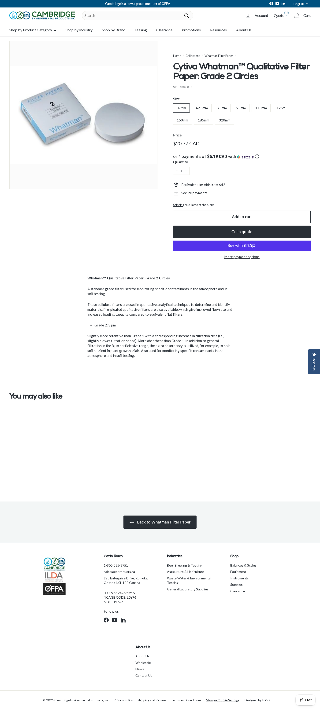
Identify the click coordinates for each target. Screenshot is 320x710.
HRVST (267, 700)
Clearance (164, 30)
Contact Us (143, 675)
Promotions (191, 30)
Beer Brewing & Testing (184, 565)
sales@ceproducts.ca (119, 572)
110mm (261, 108)
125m (280, 108)
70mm (222, 108)
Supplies (236, 584)
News (139, 669)
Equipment (238, 572)
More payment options (242, 257)
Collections (193, 56)
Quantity (180, 162)
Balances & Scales (243, 565)
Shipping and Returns (152, 700)
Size (176, 98)
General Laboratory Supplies (187, 589)
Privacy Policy (123, 700)
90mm (241, 108)
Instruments (239, 578)
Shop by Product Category (31, 30)
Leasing (141, 30)
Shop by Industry (79, 30)
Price (177, 135)
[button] (242, 156)
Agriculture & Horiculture (185, 572)
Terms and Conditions (186, 700)
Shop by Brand (113, 30)
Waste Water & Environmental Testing (189, 580)
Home (177, 56)
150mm (182, 120)
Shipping (178, 205)
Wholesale (143, 663)
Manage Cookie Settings (222, 700)
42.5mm (202, 108)
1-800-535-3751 (116, 565)
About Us (244, 30)
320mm (224, 120)
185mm (203, 120)
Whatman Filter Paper (219, 56)
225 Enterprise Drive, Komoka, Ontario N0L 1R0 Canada (126, 580)
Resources (218, 30)
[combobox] (137, 15)
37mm (181, 108)
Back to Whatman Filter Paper (163, 522)
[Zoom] (83, 115)
